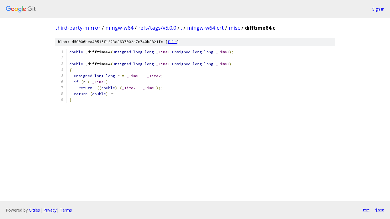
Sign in (378, 9)
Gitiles (34, 210)
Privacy (50, 210)
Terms (66, 210)
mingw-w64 (119, 27)
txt (366, 209)
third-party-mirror (77, 27)
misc (234, 27)
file (172, 41)
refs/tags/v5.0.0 (157, 27)
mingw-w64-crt (205, 27)
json (379, 209)
